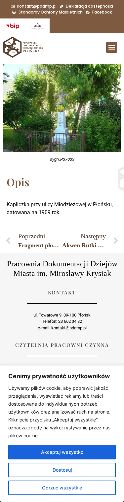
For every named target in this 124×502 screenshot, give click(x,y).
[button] (111, 47)
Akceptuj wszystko (62, 452)
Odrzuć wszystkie (62, 487)
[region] (62, 433)
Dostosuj (62, 470)
